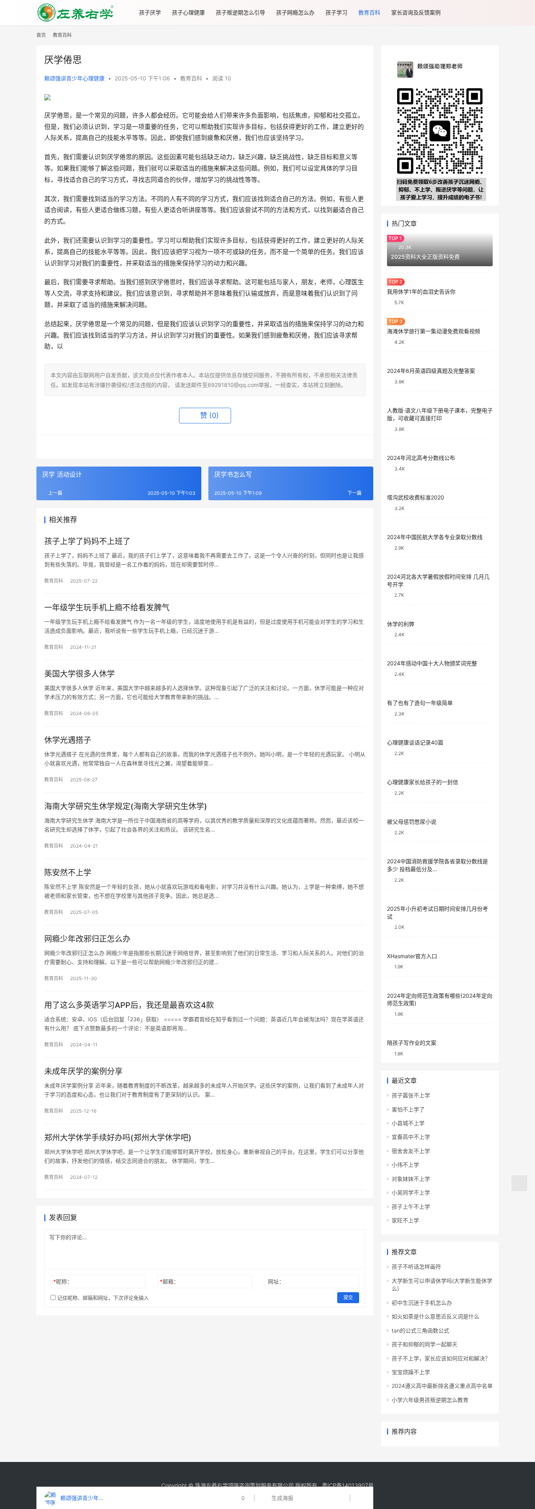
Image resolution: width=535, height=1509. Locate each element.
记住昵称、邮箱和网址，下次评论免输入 (102, 1298)
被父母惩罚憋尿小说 (411, 821)
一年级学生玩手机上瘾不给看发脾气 (107, 607)
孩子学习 (336, 12)
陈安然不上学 (67, 872)
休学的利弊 (400, 624)
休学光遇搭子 (67, 740)
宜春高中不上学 (411, 1136)
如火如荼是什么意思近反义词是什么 (435, 1316)
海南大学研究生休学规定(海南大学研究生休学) (125, 806)
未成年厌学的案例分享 (83, 1071)
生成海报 (281, 1497)
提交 (348, 1297)
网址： (276, 1281)
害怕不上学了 (408, 1109)
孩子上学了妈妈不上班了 (87, 541)
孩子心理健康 (188, 12)
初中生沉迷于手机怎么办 (422, 1302)
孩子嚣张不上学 (411, 1095)
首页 (41, 35)
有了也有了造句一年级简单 (420, 702)
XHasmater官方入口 (412, 956)
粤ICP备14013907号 (348, 1485)
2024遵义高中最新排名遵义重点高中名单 (442, 1385)
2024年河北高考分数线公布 (421, 457)
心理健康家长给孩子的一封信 (422, 782)
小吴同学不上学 (411, 1192)
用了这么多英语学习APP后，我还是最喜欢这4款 (129, 1005)
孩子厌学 (150, 12)
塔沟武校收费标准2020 (415, 497)
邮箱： (169, 1281)
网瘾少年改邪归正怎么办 (87, 939)
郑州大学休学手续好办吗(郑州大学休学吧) (118, 1137)
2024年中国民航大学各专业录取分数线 (435, 537)
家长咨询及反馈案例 (416, 12)
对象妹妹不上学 (411, 1178)
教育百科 (369, 12)
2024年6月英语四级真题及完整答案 (431, 370)
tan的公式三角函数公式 (420, 1330)
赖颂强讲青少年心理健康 (74, 78)
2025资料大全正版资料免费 (425, 256)
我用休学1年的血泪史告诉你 (421, 291)
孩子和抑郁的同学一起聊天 (424, 1344)
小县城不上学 (408, 1123)
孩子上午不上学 (411, 1206)
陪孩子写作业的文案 (411, 1042)
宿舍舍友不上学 (411, 1151)
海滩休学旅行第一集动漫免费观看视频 (433, 331)
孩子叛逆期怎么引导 (240, 12)
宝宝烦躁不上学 (411, 1372)
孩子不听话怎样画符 (416, 1266)
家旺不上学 (405, 1220)
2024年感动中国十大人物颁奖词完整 (432, 663)
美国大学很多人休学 (79, 674)
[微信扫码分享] (305, 1498)
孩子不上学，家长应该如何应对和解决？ (441, 1358)
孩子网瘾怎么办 (295, 12)
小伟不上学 (405, 1164)
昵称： (62, 1281)
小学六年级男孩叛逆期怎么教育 (430, 1399)
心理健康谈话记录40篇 (415, 742)
